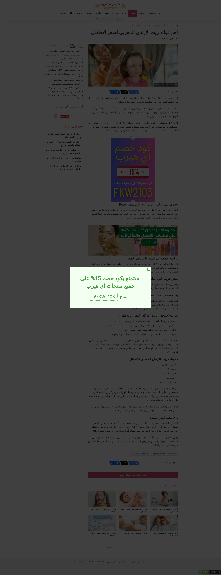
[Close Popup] (148, 269)
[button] (124, 296)
